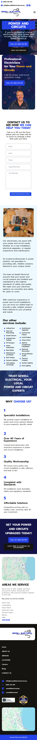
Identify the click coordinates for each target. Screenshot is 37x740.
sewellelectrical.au (13, 688)
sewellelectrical (12, 692)
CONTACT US (6, 673)
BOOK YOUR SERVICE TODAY (20, 194)
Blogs (4, 669)
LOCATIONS (6, 660)
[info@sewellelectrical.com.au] (2, 5)
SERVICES (5, 656)
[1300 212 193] (2, 2)
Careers (5, 664)
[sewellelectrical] (3, 692)
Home (4, 647)
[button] (34, 12)
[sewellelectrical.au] (3, 688)
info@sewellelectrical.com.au (14, 5)
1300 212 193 (7, 2)
